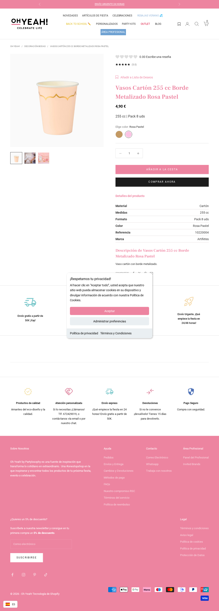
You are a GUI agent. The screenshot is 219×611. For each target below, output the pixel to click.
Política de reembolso (117, 504)
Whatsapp (152, 464)
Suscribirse (26, 557)
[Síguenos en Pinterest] (35, 575)
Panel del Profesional (196, 457)
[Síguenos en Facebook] (12, 575)
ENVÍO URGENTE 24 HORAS (109, 4)
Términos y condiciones (194, 528)
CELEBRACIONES (122, 15)
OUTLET (145, 23)
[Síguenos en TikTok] (46, 575)
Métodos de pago (114, 477)
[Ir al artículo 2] (30, 158)
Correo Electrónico (157, 457)
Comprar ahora (162, 181)
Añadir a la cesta (162, 169)
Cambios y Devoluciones (118, 470)
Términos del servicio (116, 497)
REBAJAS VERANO (150, 15)
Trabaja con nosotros (159, 470)
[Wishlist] (179, 24)
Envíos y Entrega (113, 464)
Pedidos (109, 457)
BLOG (158, 23)
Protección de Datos (192, 555)
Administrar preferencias (109, 321)
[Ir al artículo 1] (16, 158)
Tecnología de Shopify (46, 593)
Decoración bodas (35, 46)
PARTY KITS (129, 23)
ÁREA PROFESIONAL (113, 32)
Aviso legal (186, 535)
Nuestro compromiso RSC (119, 491)
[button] (134, 77)
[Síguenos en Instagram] (23, 575)
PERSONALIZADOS (107, 23)
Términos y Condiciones (116, 333)
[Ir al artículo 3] (44, 158)
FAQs (107, 484)
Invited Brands (191, 464)
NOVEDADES (70, 15)
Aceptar (109, 311)
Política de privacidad (84, 333)
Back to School (78, 23)
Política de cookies (191, 541)
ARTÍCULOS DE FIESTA (95, 15)
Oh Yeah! (15, 46)
